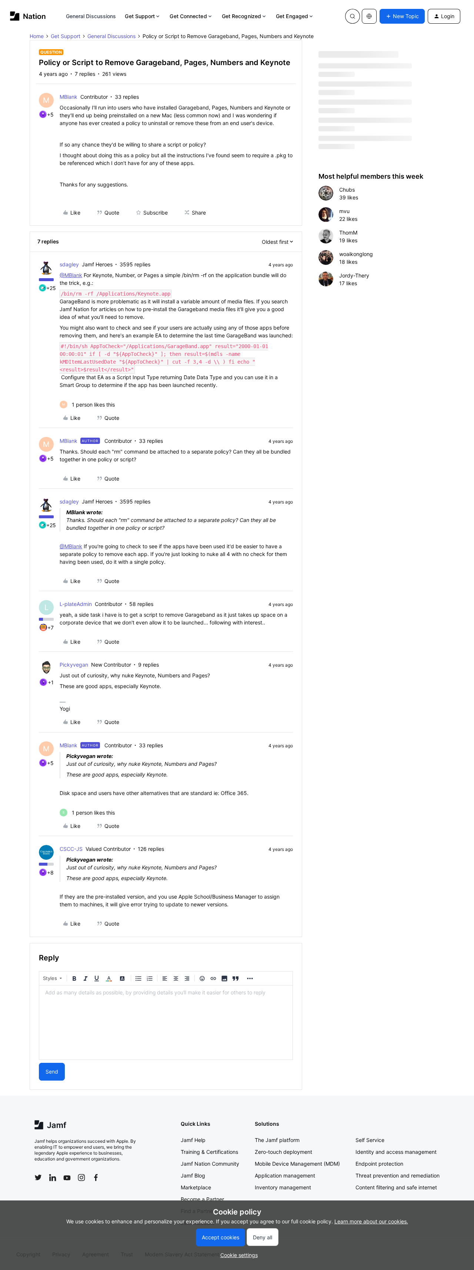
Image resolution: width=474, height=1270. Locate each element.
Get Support (140, 16)
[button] (402, 16)
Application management (285, 1175)
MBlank (68, 97)
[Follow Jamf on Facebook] (96, 1177)
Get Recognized (241, 16)
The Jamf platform (277, 1140)
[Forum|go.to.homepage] (28, 16)
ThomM (348, 232)
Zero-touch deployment (283, 1152)
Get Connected (188, 16)
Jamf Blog (193, 1175)
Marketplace (196, 1187)
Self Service (370, 1140)
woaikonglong (356, 254)
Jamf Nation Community (210, 1163)
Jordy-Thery (354, 275)
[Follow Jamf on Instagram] (81, 1177)
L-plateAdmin (76, 604)
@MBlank (71, 275)
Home (37, 36)
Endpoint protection (379, 1163)
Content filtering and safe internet (396, 1187)
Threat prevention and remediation (398, 1175)
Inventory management (283, 1187)
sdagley (69, 264)
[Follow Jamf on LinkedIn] (52, 1177)
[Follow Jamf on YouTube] (67, 1177)
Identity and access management (396, 1152)
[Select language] (369, 16)
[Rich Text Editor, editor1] (166, 1023)
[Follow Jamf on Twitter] (38, 1177)
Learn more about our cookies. (371, 1221)
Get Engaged (292, 16)
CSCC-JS (71, 849)
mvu (344, 211)
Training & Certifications (209, 1152)
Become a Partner (202, 1199)
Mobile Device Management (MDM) (297, 1163)
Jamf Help (193, 1140)
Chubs (347, 189)
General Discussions (91, 16)
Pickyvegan (74, 664)
